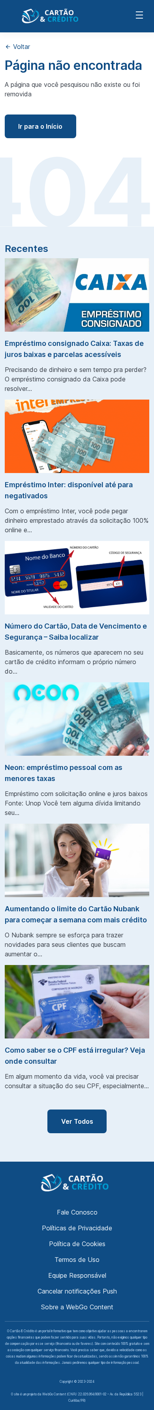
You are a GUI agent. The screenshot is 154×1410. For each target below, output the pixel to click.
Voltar (20, 47)
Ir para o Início (40, 126)
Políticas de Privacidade (77, 1228)
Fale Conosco (77, 1212)
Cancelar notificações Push (77, 1291)
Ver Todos (77, 1121)
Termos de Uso (77, 1260)
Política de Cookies (77, 1244)
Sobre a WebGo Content (77, 1307)
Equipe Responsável (77, 1275)
